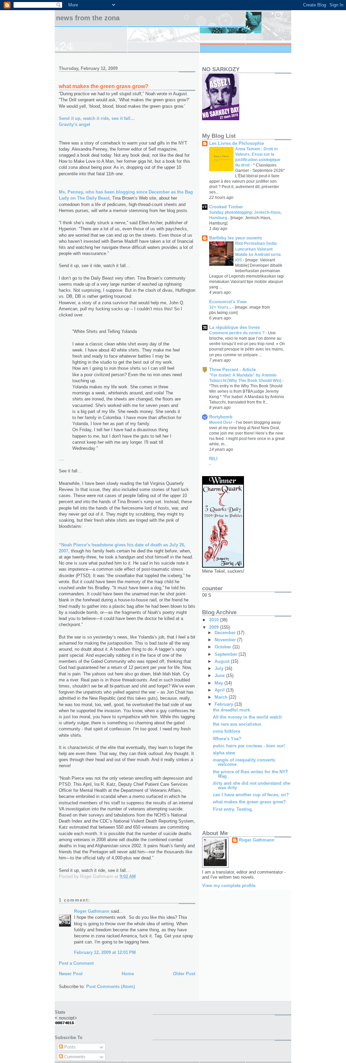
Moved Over (221, 422)
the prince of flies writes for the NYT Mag (250, 774)
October (223, 646)
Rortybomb (220, 416)
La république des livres (234, 327)
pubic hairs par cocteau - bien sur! (249, 745)
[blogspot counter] (65, 1023)
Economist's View (228, 301)
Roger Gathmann (91, 911)
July (220, 668)
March (222, 697)
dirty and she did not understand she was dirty (251, 785)
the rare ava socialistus (237, 724)
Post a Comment (76, 963)
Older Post (184, 973)
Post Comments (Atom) (110, 986)
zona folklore (226, 731)
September (227, 654)
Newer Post (70, 973)
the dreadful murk (231, 709)
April (220, 690)
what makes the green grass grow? (249, 801)
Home (128, 973)
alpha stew (224, 752)
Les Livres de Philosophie (236, 143)
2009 (214, 627)
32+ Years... (220, 307)
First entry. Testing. (233, 809)
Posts (69, 1046)
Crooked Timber (226, 206)
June (220, 675)
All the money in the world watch (247, 717)
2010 (214, 619)
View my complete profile (228, 885)
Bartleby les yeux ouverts (235, 237)
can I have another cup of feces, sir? (251, 794)
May (219, 682)
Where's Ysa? (227, 738)
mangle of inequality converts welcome (244, 762)
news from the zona (88, 18)
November (226, 639)
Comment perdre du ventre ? (237, 333)
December (226, 632)
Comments (74, 1056)
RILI (213, 458)
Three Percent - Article (232, 369)
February (224, 704)
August (223, 661)
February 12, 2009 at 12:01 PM (105, 952)
